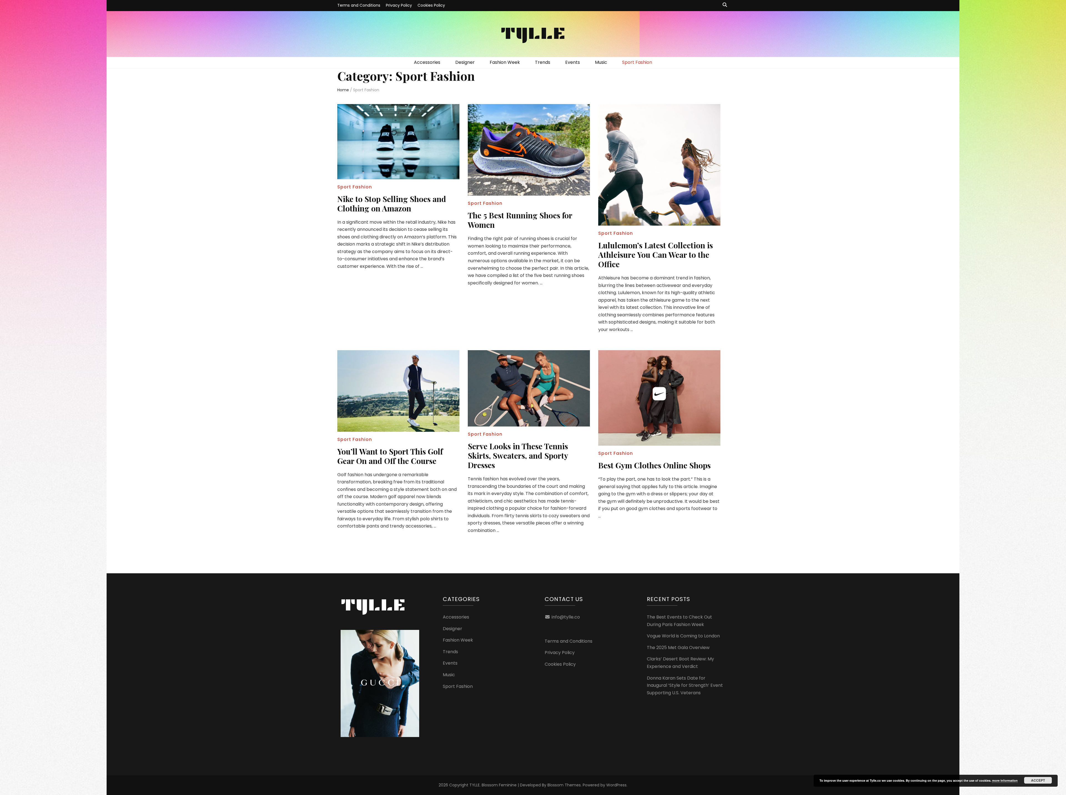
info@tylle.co (566, 617)
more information (1005, 780)
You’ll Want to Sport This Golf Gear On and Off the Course (390, 456)
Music (601, 62)
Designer (465, 62)
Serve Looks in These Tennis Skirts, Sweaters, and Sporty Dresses (518, 455)
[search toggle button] (725, 5)
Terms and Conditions (358, 5)
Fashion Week (505, 62)
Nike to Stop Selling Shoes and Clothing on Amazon (391, 203)
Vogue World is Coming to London (683, 636)
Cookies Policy (431, 5)
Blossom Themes (564, 785)
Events (572, 62)
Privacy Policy (399, 5)
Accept (1038, 780)
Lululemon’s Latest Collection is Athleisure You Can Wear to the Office (655, 254)
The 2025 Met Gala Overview (678, 647)
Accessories (427, 62)
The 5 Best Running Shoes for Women (520, 220)
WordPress (616, 785)
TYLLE (533, 32)
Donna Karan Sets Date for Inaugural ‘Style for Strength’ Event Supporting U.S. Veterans (685, 685)
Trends (542, 62)
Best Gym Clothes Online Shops (654, 465)
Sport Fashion (637, 62)
